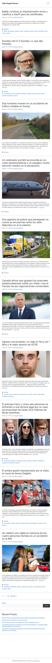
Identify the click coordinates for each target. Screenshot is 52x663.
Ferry (27, 394)
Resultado (10, 95)
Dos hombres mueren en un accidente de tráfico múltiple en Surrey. (25, 105)
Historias (6, 29)
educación (15, 394)
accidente (6, 586)
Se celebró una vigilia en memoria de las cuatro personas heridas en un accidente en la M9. (25, 536)
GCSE (30, 394)
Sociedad (4, 396)
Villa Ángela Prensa (10, 3)
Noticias (6, 91)
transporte (11, 396)
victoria (8, 33)
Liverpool (40, 523)
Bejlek (5, 31)
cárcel (10, 394)
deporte (17, 31)
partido (31, 31)
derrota (13, 93)
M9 (27, 586)
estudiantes (22, 394)
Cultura (13, 523)
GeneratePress (36, 660)
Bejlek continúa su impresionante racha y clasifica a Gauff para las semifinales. (25, 13)
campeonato (7, 93)
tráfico (43, 586)
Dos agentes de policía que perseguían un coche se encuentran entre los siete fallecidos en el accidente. (25, 222)
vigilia (8, 588)
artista (8, 523)
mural (44, 523)
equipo (29, 93)
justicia (25, 460)
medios (30, 460)
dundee (18, 93)
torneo (4, 33)
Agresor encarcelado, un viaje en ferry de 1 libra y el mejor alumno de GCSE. (26, 343)
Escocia (34, 93)
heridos (23, 586)
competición (11, 31)
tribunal (17, 462)
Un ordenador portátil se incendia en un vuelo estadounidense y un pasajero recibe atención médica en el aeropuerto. (25, 163)
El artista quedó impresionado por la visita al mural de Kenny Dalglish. (25, 472)
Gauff (21, 31)
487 (8, 596)
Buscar (4, 603)
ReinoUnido (41, 394)
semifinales (41, 31)
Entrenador (24, 93)
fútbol (38, 93)
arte (5, 523)
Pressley (4, 95)
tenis (46, 31)
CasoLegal (7, 460)
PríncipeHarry (40, 460)
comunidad (13, 586)
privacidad (5, 462)
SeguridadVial (37, 586)
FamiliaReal (19, 460)
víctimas (4, 588)
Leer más (4, 87)
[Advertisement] (26, 646)
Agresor (6, 394)
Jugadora (26, 31)
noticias (35, 394)
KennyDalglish (33, 523)
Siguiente (13, 596)
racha (35, 31)
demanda (13, 460)
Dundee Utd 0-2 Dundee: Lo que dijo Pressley (14, 620)
